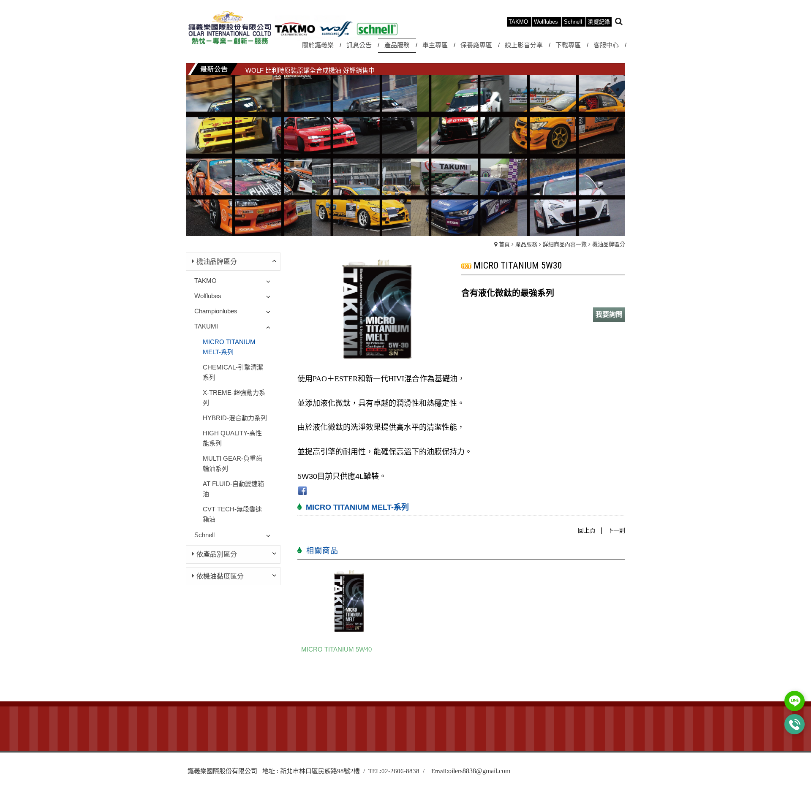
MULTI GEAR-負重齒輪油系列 (232, 463)
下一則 (616, 530)
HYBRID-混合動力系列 (235, 417)
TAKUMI (206, 326)
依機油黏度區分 (220, 576)
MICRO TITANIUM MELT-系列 (229, 347)
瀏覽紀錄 (599, 22)
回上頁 (587, 530)
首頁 (504, 244)
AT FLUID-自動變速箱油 (233, 488)
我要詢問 (609, 314)
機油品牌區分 (608, 244)
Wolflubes (207, 295)
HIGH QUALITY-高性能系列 (232, 438)
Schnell (204, 534)
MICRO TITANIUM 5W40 (336, 649)
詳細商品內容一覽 (565, 244)
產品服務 (526, 244)
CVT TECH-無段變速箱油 (232, 514)
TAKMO (205, 280)
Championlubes (215, 311)
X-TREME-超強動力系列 (234, 397)
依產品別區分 (216, 554)
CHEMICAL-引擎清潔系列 (233, 372)
